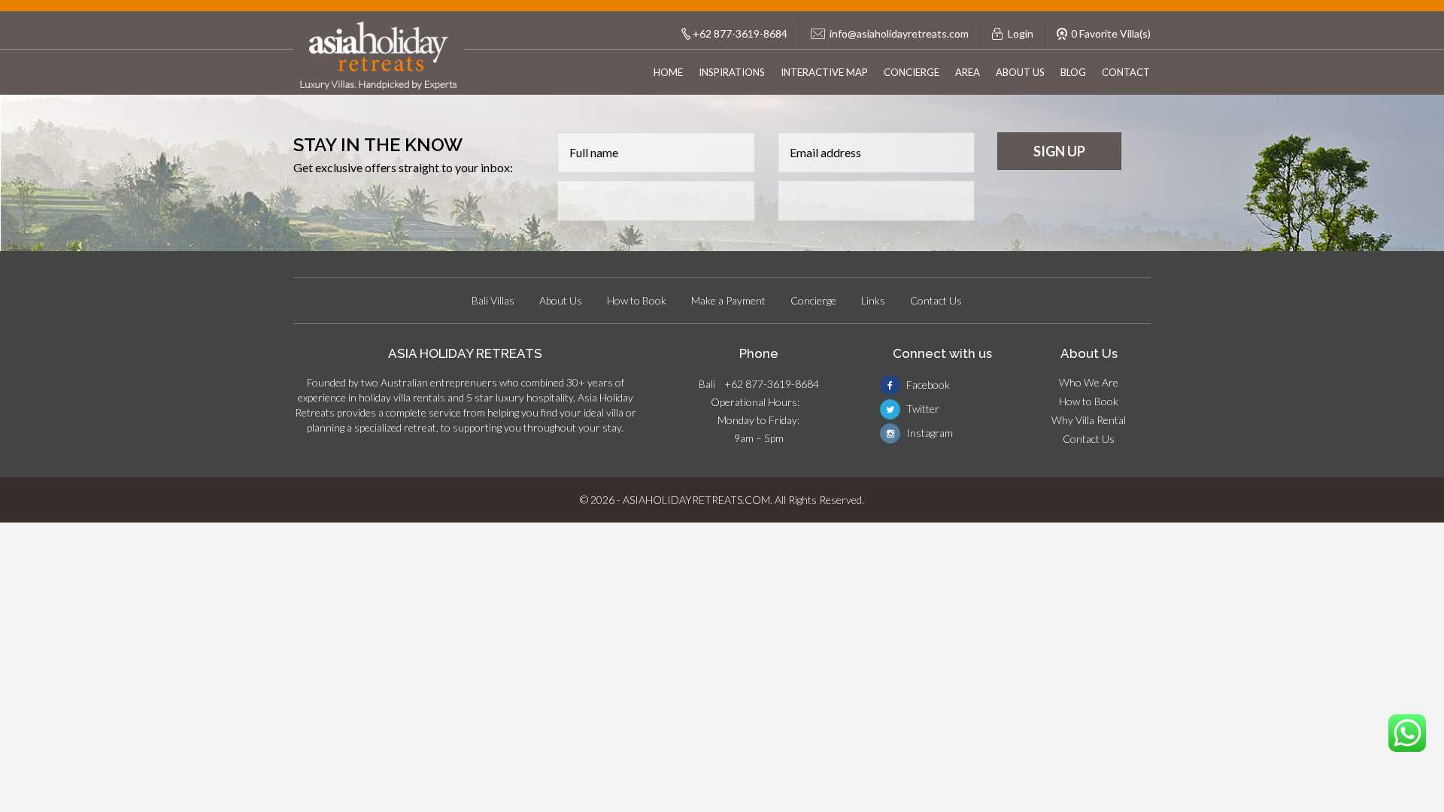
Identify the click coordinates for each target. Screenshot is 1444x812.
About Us (1020, 72)
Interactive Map (824, 72)
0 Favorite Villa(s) (1111, 33)
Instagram (928, 432)
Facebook (927, 384)
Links (873, 300)
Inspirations (732, 72)
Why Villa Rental (1088, 420)
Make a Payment (728, 300)
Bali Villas (493, 300)
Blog (1073, 72)
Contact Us (936, 300)
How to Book (636, 300)
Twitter (921, 408)
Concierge (911, 72)
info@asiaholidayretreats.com (899, 33)
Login (1020, 33)
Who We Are (1088, 382)
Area (967, 72)
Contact (1126, 72)
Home (668, 72)
